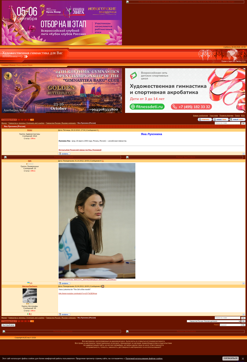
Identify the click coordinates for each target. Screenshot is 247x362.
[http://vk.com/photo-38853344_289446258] (97, 278)
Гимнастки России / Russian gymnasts (61, 123)
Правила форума (226, 116)
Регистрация (22, 65)
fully (29, 161)
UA (30, 283)
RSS (244, 61)
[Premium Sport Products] (62, 158)
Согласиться (230, 358)
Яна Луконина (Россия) (86, 123)
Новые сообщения (200, 116)
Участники (214, 116)
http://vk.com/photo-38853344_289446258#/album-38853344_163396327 (87, 280)
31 (103, 161)
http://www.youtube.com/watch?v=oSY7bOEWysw (78, 294)
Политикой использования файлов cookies (144, 358)
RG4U (29, 130)
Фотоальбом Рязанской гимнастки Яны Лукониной (80, 150)
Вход (30, 65)
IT (31, 314)
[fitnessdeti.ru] (185, 112)
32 (103, 286)
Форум (12, 65)
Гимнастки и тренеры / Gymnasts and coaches (26, 123)
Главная (4, 65)
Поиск (237, 116)
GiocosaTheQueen (29, 286)
